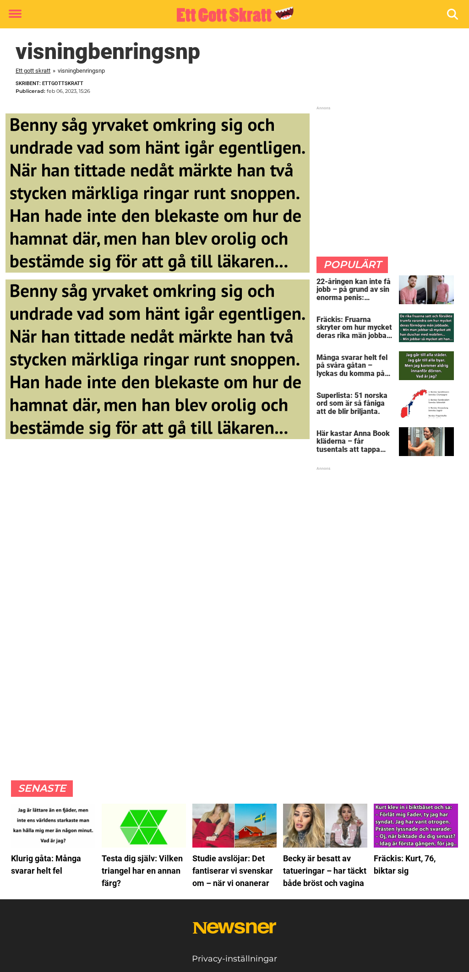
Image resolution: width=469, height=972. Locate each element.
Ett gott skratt (33, 70)
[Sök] (453, 14)
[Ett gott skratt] (231, 14)
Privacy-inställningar (234, 959)
